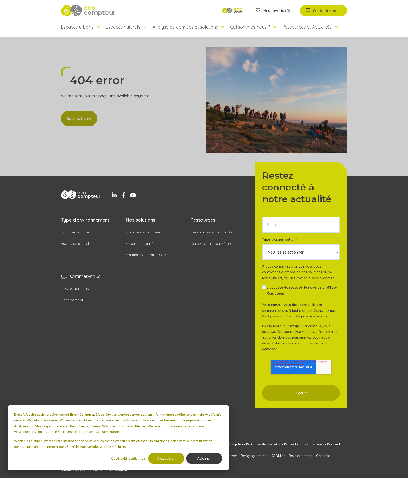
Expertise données (141, 243)
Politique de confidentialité (281, 316)
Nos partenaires (75, 288)
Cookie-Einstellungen (128, 458)
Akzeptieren (166, 458)
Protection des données (304, 444)
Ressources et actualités (211, 232)
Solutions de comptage (146, 254)
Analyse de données (143, 232)
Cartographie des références (215, 243)
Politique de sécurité (263, 444)
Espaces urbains (75, 232)
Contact (333, 444)
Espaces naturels (76, 243)
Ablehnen (204, 458)
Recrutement (72, 299)
